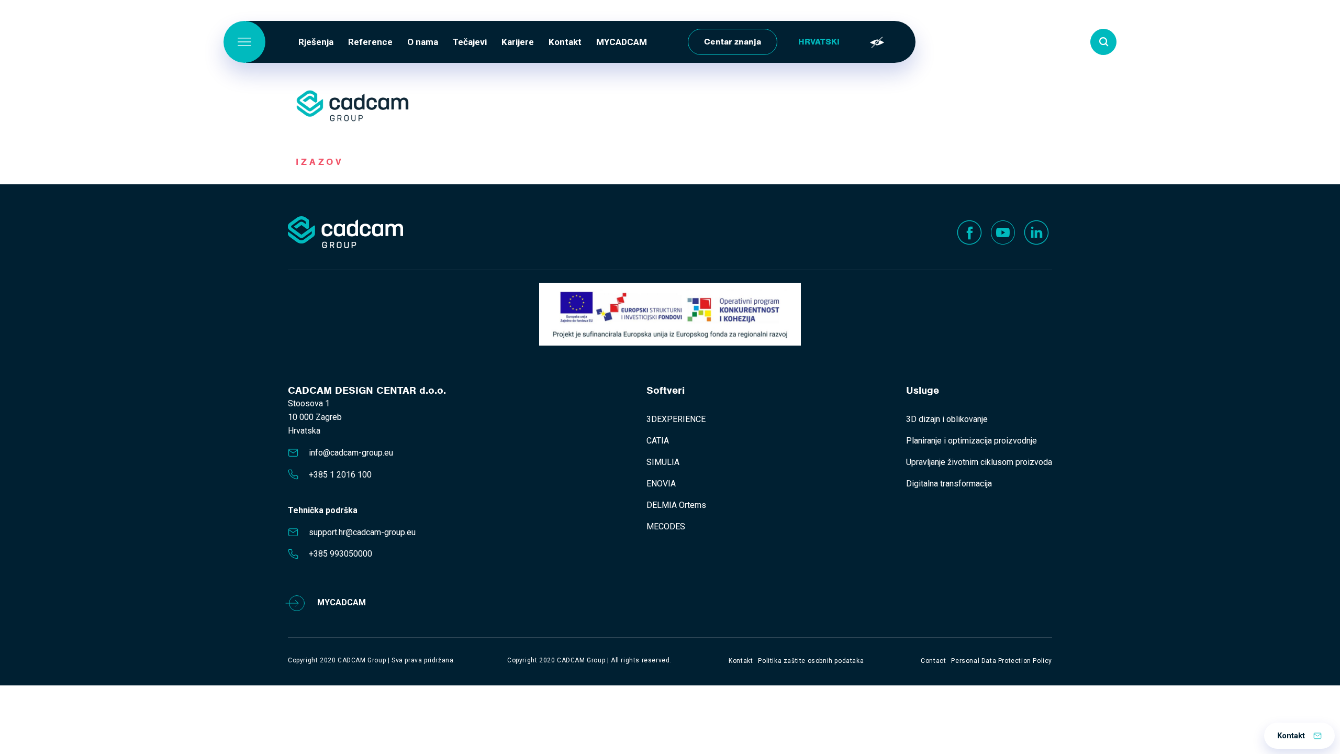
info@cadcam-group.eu (351, 453)
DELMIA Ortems (676, 505)
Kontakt (565, 42)
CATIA (657, 441)
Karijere (517, 42)
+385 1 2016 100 (340, 475)
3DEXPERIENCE (676, 419)
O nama (422, 42)
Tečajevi (470, 42)
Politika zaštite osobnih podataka (811, 660)
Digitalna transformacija (949, 484)
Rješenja (315, 42)
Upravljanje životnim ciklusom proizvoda (979, 462)
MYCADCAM (621, 42)
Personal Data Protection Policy (1001, 660)
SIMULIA (662, 462)
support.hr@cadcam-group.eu (362, 532)
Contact (933, 660)
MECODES (665, 526)
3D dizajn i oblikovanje (947, 419)
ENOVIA (661, 484)
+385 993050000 (340, 554)
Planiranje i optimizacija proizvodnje (971, 441)
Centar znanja (732, 41)
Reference (370, 42)
